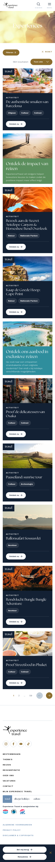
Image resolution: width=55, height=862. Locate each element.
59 (30, 695)
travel (7, 799)
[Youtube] (21, 744)
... (24, 695)
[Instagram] (6, 744)
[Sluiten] (50, 853)
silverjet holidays (21, 799)
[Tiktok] (28, 744)
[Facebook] (13, 744)
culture (37, 799)
